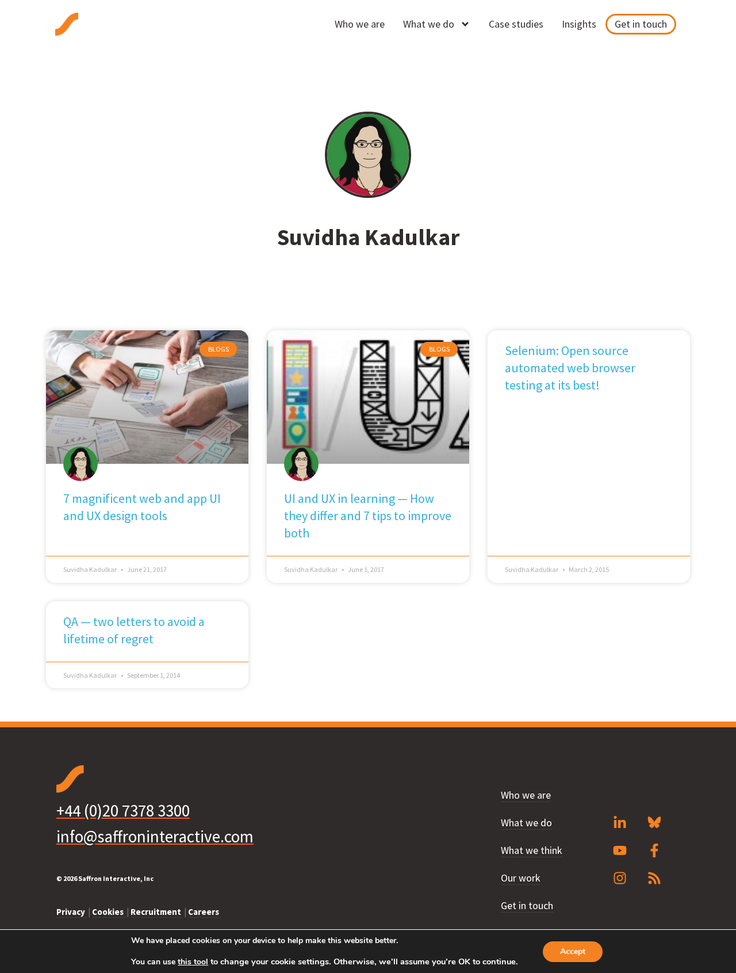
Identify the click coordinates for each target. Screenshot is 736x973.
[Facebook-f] (654, 850)
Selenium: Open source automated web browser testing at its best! (570, 367)
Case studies (516, 23)
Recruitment (157, 911)
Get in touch (641, 23)
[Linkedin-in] (620, 823)
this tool (193, 962)
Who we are (360, 23)
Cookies (108, 911)
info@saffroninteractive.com (155, 836)
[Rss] (654, 878)
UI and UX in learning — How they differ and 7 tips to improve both (367, 515)
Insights (579, 23)
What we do (428, 23)
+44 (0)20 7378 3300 (123, 810)
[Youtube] (620, 850)
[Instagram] (620, 878)
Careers (204, 911)
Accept (572, 951)
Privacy (71, 911)
